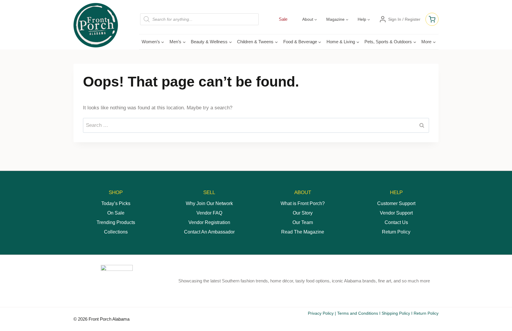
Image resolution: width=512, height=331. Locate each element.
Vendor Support (396, 212)
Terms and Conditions (357, 313)
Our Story (303, 212)
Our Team (302, 222)
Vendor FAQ (209, 212)
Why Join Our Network (209, 203)
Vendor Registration (209, 222)
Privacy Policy (321, 313)
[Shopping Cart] (432, 19)
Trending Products (116, 222)
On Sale (115, 212)
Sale (283, 19)
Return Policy (396, 231)
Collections (116, 231)
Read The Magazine (302, 231)
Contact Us (396, 222)
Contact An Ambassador (209, 231)
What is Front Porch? (303, 203)
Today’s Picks (115, 203)
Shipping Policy (396, 313)
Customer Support (396, 203)
